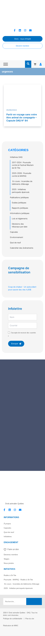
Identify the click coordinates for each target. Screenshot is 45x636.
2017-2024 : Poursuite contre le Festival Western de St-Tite (23, 165)
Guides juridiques (19, 203)
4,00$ (22, 288)
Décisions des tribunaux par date (19, 225)
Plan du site (29, 619)
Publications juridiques (19, 197)
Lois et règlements (20, 218)
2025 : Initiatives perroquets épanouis (20, 190)
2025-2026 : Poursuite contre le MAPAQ (21, 174)
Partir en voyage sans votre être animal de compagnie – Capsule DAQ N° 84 (21, 117)
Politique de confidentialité (12, 619)
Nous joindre (9, 563)
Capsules (14, 232)
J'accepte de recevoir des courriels (23, 333)
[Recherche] (34, 601)
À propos (7, 524)
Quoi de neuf (15, 243)
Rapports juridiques (20, 208)
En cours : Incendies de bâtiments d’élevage (22, 182)
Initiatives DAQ (16, 157)
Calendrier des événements (21, 248)
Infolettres (8, 536)
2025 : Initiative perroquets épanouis (18, 588)
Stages (6, 559)
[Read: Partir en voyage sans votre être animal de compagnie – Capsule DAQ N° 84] (22, 95)
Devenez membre (11, 555)
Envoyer (14, 344)
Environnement (16, 237)
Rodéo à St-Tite (10, 575)
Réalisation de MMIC (10, 626)
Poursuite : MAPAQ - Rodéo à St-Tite (18, 580)
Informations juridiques (19, 213)
